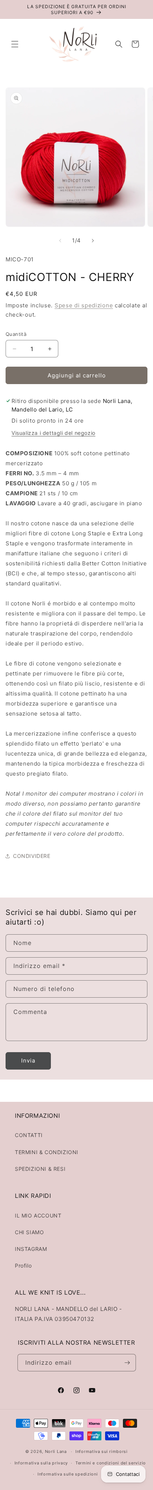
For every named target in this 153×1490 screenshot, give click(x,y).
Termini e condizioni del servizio (110, 1463)
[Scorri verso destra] (93, 240)
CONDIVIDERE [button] (32, 856)
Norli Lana (56, 1451)
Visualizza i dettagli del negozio (53, 433)
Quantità (16, 334)
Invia (28, 1060)
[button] (15, 44)
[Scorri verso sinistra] (60, 240)
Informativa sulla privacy (41, 1463)
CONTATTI (29, 1135)
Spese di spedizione (84, 305)
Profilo (23, 1265)
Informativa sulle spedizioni (68, 1474)
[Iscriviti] (127, 1362)
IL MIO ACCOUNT (38, 1215)
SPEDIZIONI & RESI (40, 1169)
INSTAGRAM (31, 1249)
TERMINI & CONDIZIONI (46, 1152)
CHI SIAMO (29, 1232)
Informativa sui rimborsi (101, 1451)
